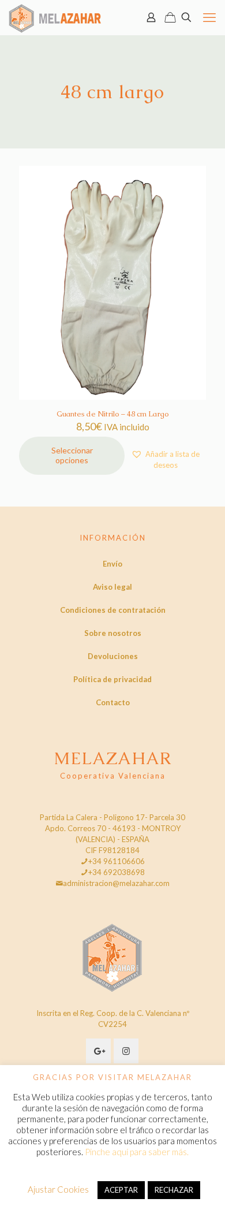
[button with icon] (98, 1050)
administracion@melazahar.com (116, 883)
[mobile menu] (209, 17)
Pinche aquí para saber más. (137, 1152)
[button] (165, 459)
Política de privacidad (112, 679)
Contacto (113, 702)
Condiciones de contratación (113, 610)
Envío (112, 563)
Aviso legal (112, 586)
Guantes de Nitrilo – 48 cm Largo (113, 414)
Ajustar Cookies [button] (58, 1189)
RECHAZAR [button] (174, 1189)
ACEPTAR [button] (121, 1189)
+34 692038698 (116, 872)
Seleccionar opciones (72, 455)
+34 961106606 (116, 861)
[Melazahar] (55, 17)
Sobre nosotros (112, 633)
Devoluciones (113, 656)
